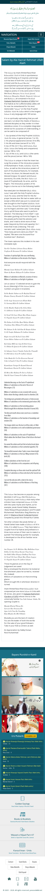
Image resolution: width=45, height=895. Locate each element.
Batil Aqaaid (22, 872)
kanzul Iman (33, 51)
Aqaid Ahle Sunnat (33, 39)
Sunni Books (23, 861)
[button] (22, 667)
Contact (10, 861)
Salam (33, 47)
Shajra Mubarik (30, 867)
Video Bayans (37, 42)
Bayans (34, 861)
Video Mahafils (15, 867)
